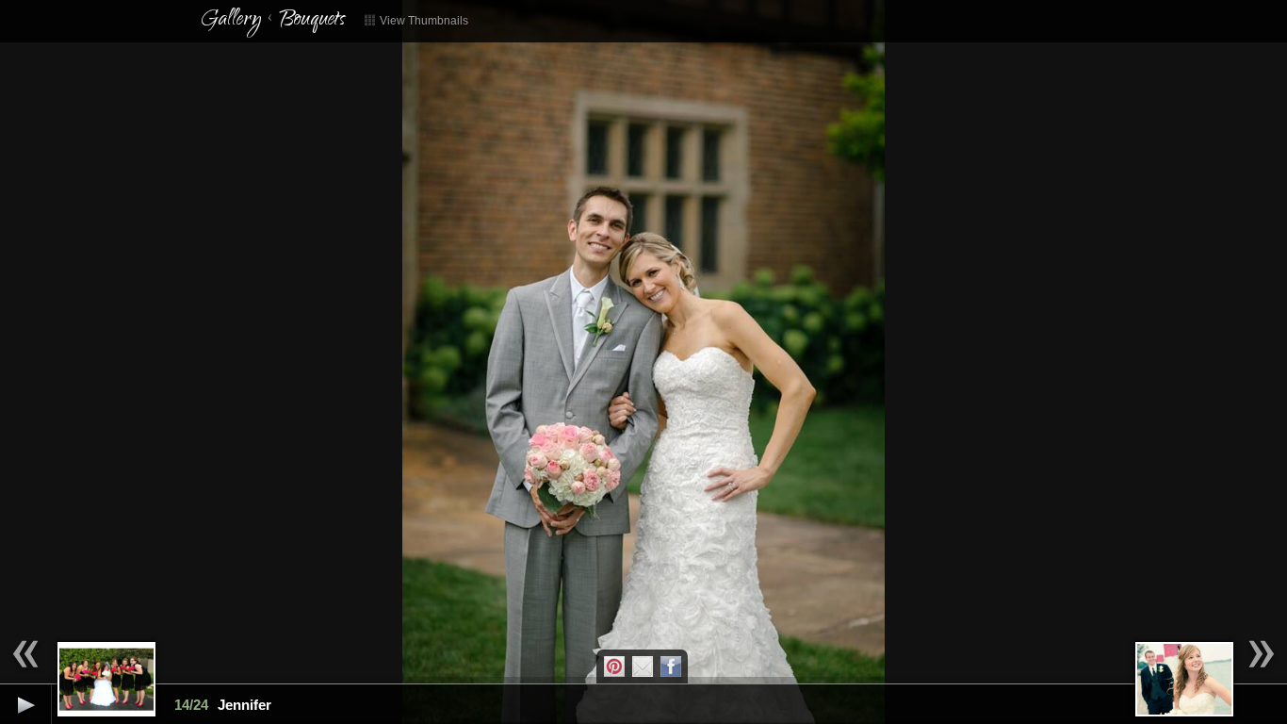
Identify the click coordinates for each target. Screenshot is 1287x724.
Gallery (231, 21)
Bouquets (312, 21)
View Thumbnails (422, 20)
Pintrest (614, 666)
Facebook (670, 666)
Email (642, 666)
